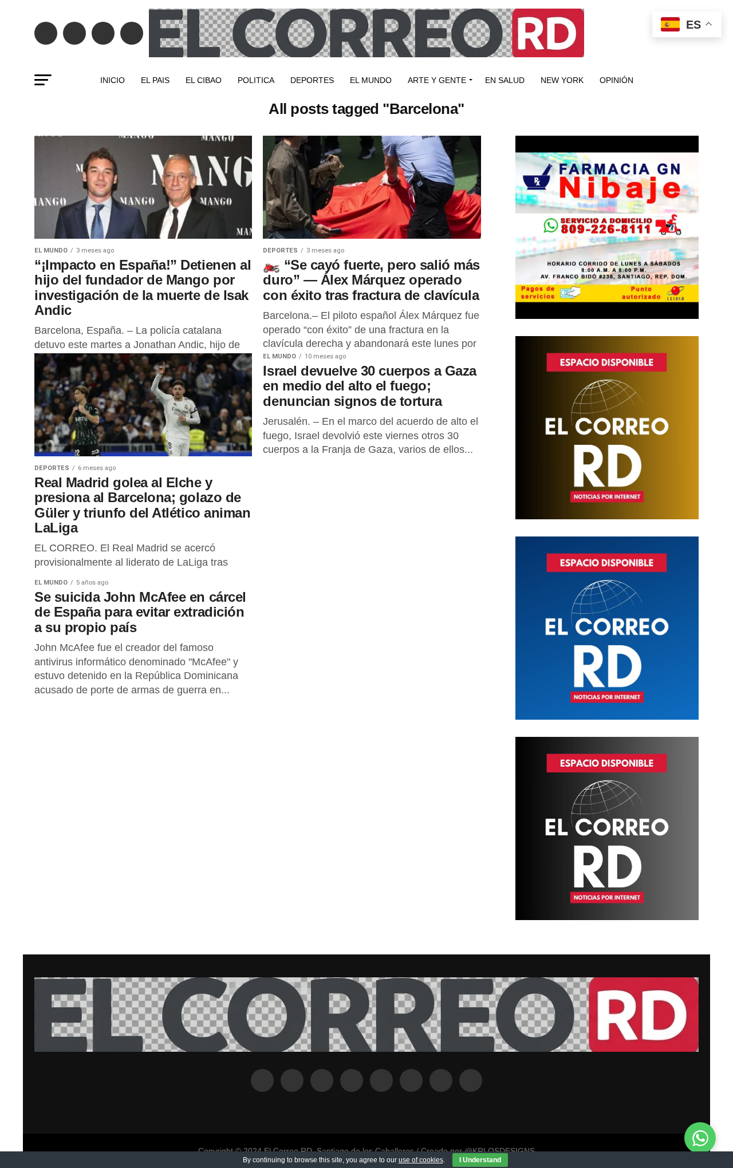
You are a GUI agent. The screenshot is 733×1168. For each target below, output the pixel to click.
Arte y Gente (437, 80)
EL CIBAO (204, 80)
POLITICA (256, 80)
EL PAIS (155, 80)
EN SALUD (505, 80)
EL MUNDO (371, 80)
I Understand (480, 1160)
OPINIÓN (616, 80)
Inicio (112, 80)
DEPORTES (312, 80)
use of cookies (421, 1160)
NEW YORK (562, 80)
